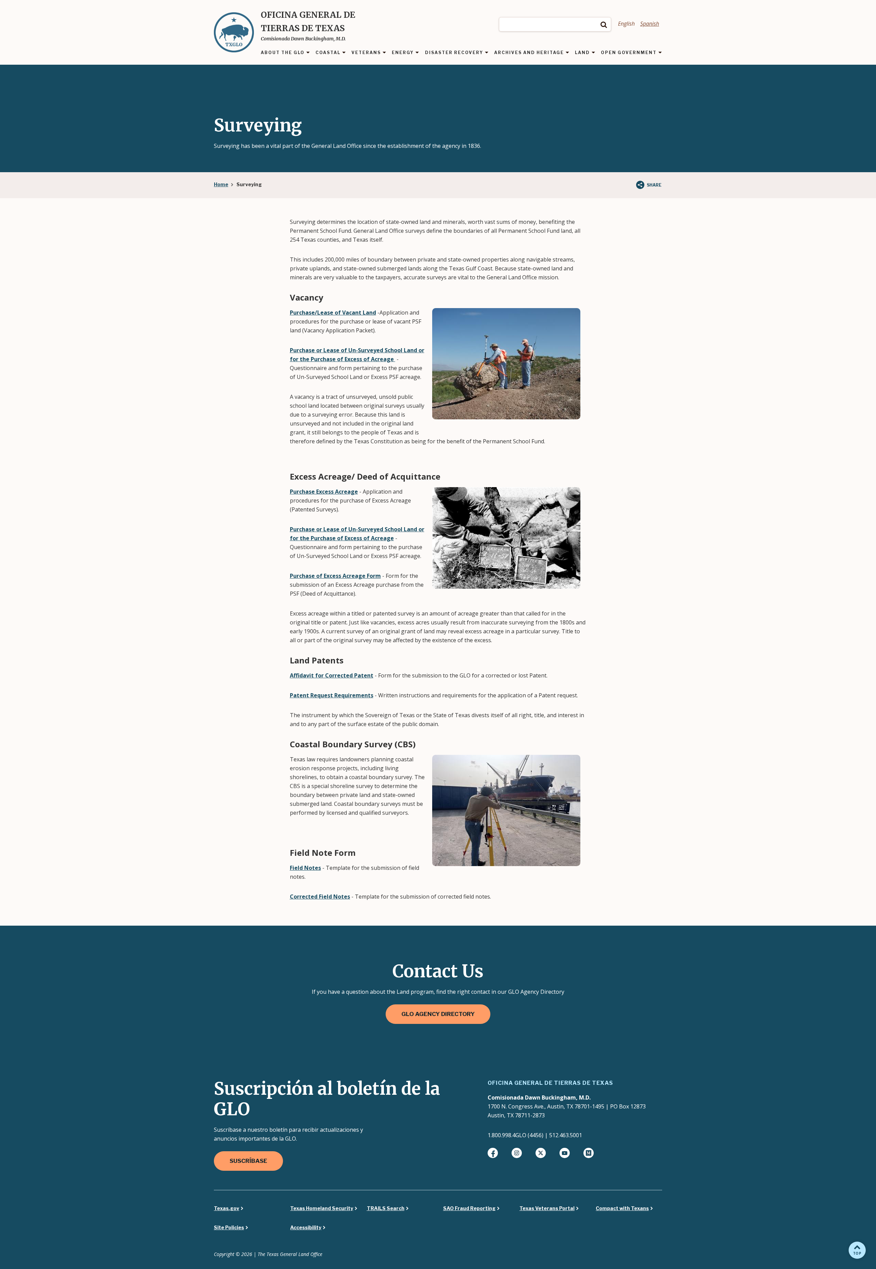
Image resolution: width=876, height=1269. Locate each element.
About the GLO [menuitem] (283, 53)
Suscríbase (248, 1160)
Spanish (649, 23)
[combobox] (555, 24)
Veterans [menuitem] (366, 53)
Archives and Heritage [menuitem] (529, 53)
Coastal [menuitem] (327, 53)
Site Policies (229, 1227)
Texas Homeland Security (321, 1208)
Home (221, 184)
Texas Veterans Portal (547, 1208)
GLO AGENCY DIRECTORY (438, 1014)
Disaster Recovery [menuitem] (454, 53)
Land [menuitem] (582, 53)
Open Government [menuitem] (629, 53)
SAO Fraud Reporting (469, 1208)
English (626, 23)
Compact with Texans (622, 1208)
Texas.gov (226, 1208)
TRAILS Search (385, 1208)
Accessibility (305, 1227)
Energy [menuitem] (403, 53)
